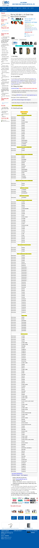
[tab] (15, 40)
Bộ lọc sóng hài (4, 47)
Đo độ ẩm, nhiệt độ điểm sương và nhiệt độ (5, 66)
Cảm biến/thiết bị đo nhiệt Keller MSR (4, 59)
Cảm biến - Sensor (5, 50)
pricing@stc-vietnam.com (30, 34)
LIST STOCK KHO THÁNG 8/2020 (4, 112)
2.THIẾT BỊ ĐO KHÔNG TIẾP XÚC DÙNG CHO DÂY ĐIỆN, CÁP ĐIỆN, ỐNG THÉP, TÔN (5, 41)
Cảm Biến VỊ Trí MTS (5, 56)
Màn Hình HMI (4, 71)
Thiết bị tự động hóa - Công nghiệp (5, 94)
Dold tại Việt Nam (26, 90)
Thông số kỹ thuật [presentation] (23, 39)
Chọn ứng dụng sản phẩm (5, 103)
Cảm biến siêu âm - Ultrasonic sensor (4, 55)
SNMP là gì (4, 116)
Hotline (27, 33)
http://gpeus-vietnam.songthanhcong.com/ (26, 481)
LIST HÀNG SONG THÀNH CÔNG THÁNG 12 (5, 108)
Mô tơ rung (3, 75)
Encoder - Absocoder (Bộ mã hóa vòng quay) (5, 69)
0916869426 (28, 36)
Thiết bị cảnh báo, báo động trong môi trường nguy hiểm (5, 82)
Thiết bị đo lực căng (5, 85)
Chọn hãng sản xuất (5, 30)
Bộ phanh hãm (4, 49)
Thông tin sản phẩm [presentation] (14, 39)
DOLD (31, 26)
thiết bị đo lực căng (5, 87)
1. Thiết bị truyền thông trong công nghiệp (5, 37)
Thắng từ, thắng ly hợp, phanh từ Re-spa (5, 80)
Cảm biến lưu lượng (5, 52)
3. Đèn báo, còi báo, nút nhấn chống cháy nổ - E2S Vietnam (5, 45)
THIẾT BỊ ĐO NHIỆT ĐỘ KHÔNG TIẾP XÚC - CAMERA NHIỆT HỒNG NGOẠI (5, 90)
